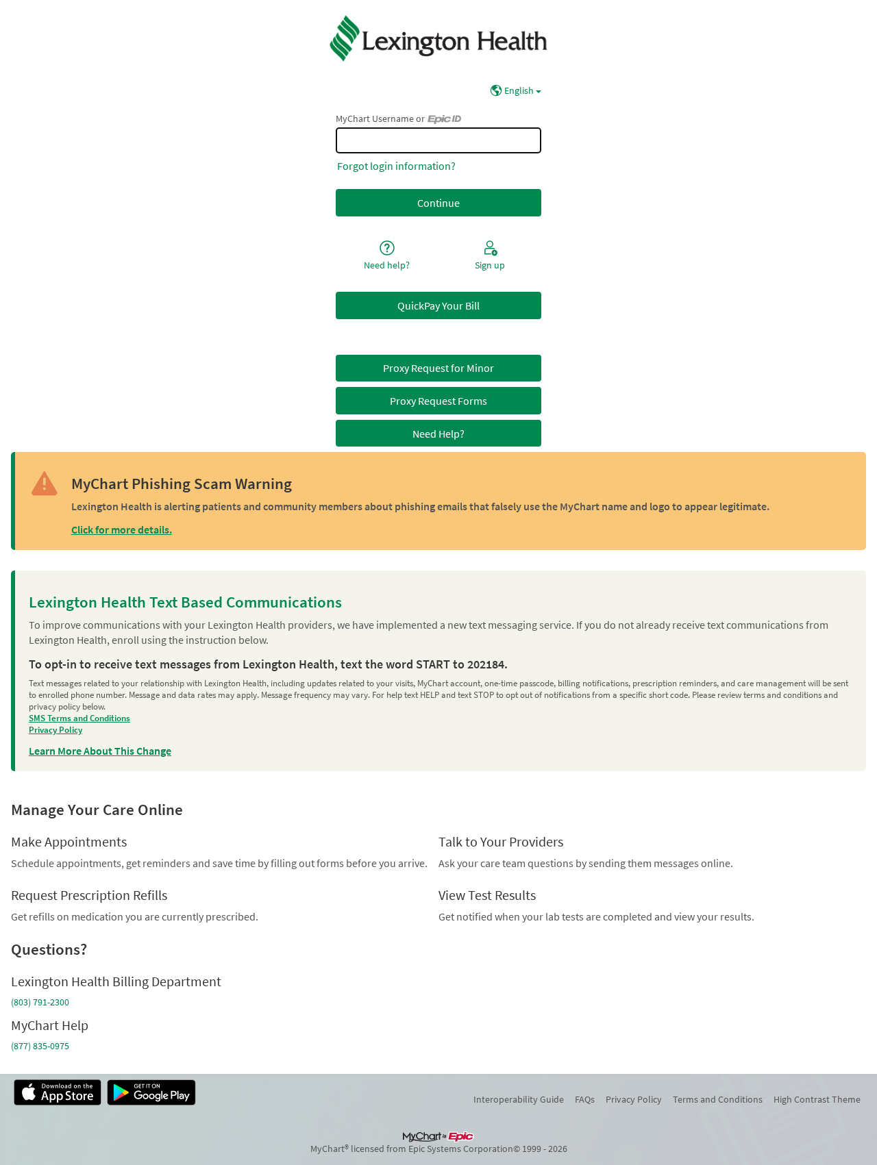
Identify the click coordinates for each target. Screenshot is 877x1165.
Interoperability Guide (518, 1099)
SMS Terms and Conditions (79, 718)
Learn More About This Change (100, 750)
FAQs (585, 1099)
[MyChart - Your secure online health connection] (439, 38)
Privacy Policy (55, 730)
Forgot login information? (396, 166)
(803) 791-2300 (40, 1002)
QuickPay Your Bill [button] (438, 305)
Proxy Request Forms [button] (438, 401)
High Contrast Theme (817, 1099)
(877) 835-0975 (40, 1046)
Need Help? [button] (438, 433)
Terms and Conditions (718, 1099)
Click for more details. (121, 529)
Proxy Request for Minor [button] (438, 368)
